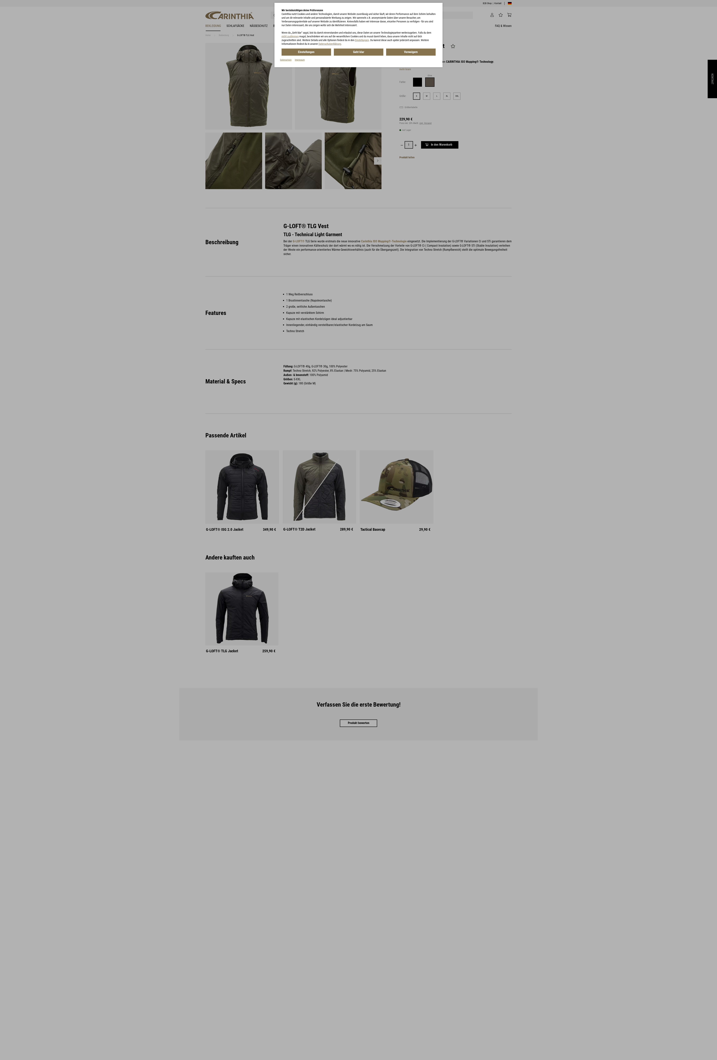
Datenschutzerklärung (330, 43)
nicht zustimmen (290, 36)
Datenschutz (285, 60)
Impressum (300, 60)
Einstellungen (362, 40)
